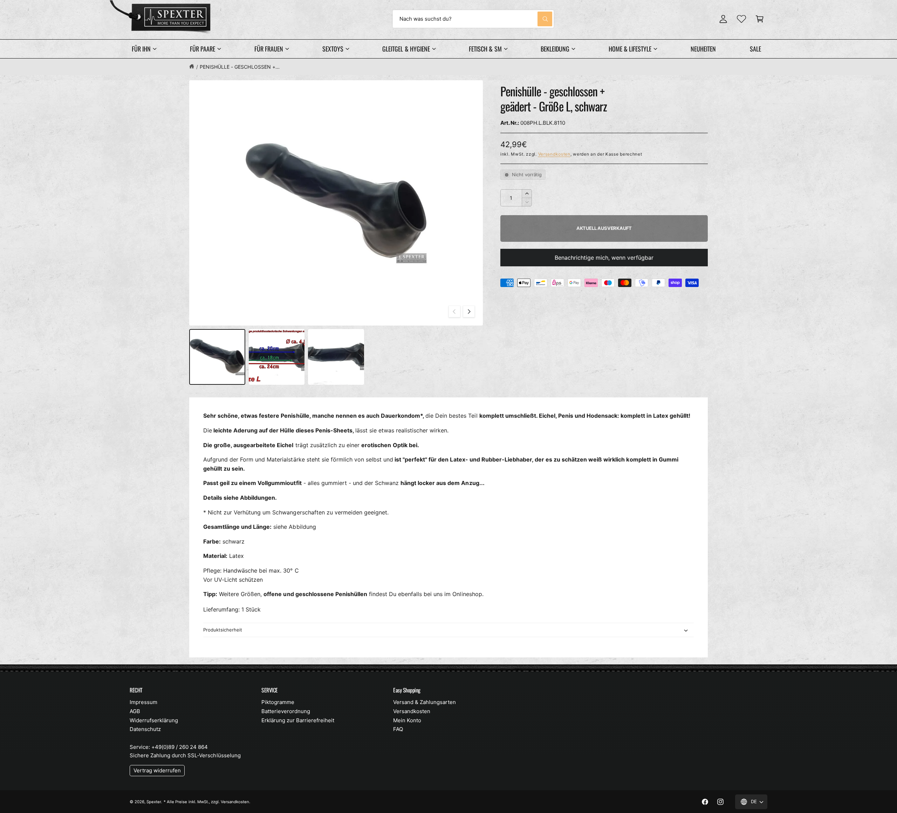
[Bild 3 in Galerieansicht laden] (336, 357)
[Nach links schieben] (454, 311)
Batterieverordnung (285, 711)
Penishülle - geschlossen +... (239, 67)
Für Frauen (268, 48)
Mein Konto (407, 720)
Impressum (143, 702)
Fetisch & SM (485, 48)
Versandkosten (554, 154)
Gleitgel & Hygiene (406, 48)
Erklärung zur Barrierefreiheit (297, 720)
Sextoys (332, 48)
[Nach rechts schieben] (468, 311)
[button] (760, 19)
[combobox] (473, 19)
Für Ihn (141, 48)
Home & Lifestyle (630, 48)
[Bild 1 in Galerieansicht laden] (217, 357)
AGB (135, 711)
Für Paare (202, 48)
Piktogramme (277, 702)
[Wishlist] (741, 19)
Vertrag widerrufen (157, 770)
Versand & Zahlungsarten (424, 702)
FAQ (398, 729)
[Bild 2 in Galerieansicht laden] (277, 357)
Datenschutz (145, 729)
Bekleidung (555, 48)
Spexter (153, 801)
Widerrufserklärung (154, 720)
